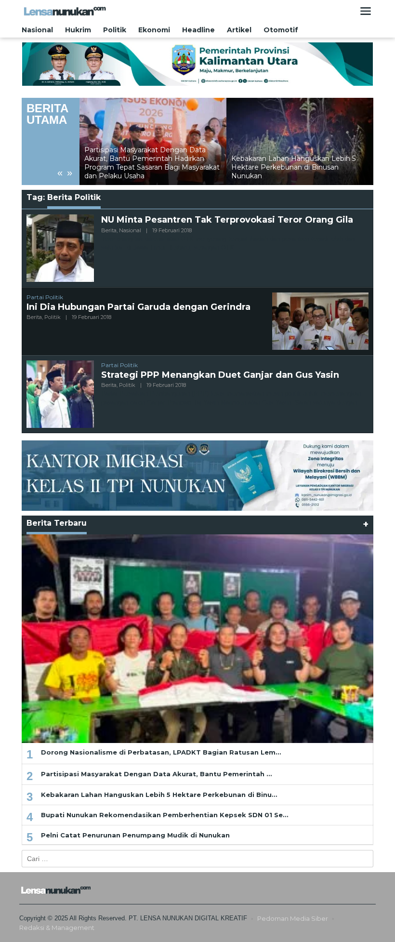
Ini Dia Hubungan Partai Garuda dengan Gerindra (138, 307)
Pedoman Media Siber (292, 918)
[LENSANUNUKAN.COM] (65, 10)
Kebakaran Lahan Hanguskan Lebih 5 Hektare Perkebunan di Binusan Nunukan (146, 167)
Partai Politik (44, 297)
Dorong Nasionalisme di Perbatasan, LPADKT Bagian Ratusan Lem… (161, 752)
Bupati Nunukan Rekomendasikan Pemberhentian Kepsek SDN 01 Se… (164, 815)
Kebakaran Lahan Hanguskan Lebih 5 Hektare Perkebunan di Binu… (159, 794)
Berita (109, 230)
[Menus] (365, 11)
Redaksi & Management (56, 927)
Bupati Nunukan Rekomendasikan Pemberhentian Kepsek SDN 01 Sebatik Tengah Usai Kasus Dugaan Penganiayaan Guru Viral (298, 163)
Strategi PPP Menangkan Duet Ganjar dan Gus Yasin (220, 375)
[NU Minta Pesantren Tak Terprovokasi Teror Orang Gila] (239, 247)
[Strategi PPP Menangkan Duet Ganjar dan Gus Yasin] (362, 402)
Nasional (130, 230)
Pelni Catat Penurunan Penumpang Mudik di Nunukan (135, 835)
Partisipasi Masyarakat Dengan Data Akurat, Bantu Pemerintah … (156, 774)
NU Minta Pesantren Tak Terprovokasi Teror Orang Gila (227, 219)
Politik (52, 317)
